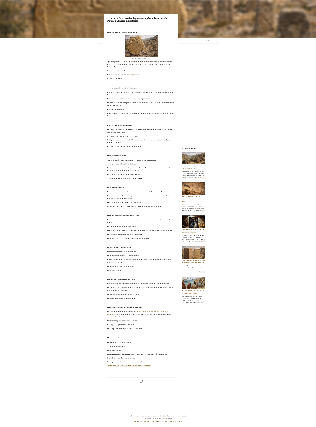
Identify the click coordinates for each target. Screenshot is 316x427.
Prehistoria (147, 365)
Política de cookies (175, 421)
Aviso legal (146, 421)
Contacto (137, 421)
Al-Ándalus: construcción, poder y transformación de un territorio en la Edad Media (193, 199)
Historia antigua (137, 365)
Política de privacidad (159, 421)
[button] (108, 26)
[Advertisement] (141, 400)
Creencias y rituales (113, 365)
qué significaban (133, 75)
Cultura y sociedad (126, 365)
